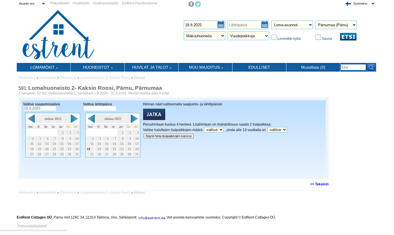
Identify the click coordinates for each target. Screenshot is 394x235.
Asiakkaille (80, 3)
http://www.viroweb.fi (84, 221)
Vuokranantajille (106, 3)
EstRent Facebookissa (139, 3)
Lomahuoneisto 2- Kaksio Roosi (105, 78)
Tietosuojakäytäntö (32, 226)
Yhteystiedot (59, 3)
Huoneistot (47, 78)
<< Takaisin (319, 184)
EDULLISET (259, 67)
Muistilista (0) (313, 67)
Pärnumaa (68, 78)
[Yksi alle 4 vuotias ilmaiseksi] (290, 130)
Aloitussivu (26, 78)
